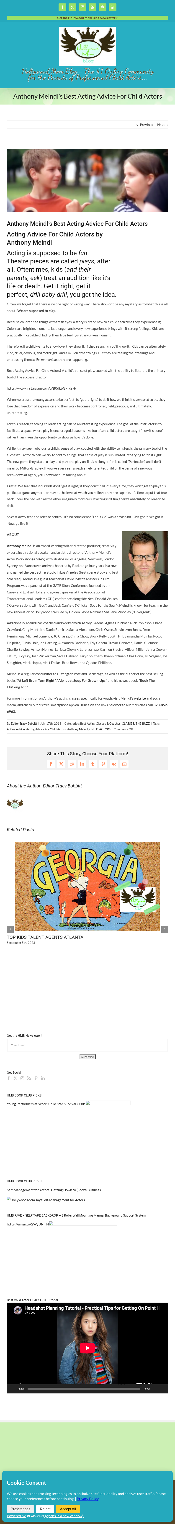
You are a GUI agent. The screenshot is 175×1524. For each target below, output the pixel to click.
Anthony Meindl (77, 729)
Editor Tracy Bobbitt (24, 723)
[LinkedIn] (43, 1078)
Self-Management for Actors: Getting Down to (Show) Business (54, 1190)
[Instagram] (22, 1078)
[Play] (12, 1389)
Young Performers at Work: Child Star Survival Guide (46, 1104)
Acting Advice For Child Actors (46, 729)
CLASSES (128, 723)
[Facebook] (8, 1078)
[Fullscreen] (162, 1389)
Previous (146, 125)
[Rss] (29, 1078)
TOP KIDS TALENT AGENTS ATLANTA (45, 937)
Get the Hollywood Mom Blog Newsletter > (87, 18)
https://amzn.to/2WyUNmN (28, 1224)
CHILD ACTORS (100, 729)
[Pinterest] (36, 1078)
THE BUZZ (143, 723)
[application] (87, 1348)
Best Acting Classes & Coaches (100, 723)
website (140, 698)
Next (161, 125)
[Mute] (155, 1389)
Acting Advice (16, 729)
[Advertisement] (60, 145)
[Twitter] (15, 1078)
